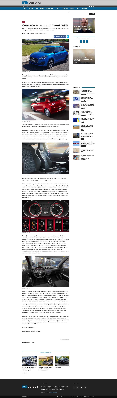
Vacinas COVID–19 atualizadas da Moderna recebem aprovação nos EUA (87, 157)
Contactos (93, 396)
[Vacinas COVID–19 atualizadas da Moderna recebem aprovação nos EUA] (76, 157)
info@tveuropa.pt (34, 33)
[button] (93, 8)
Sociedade (76, 31)
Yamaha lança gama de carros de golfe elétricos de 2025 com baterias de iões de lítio (45, 369)
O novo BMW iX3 (58, 367)
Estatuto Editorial (80, 396)
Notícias (31, 8)
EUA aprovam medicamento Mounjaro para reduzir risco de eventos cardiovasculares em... (88, 143)
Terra (75, 62)
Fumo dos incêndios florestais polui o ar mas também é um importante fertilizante (83, 59)
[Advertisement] (45, 16)
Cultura (72, 8)
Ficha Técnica (86, 396)
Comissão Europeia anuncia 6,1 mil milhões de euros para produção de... (88, 120)
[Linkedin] (89, 6)
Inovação (82, 108)
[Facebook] (87, 6)
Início (25, 8)
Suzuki (33, 342)
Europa (42, 8)
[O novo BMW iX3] (62, 361)
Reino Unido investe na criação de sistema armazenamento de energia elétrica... (87, 106)
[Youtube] (94, 6)
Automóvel (28, 342)
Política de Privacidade (71, 396)
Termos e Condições (61, 396)
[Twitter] (91, 6)
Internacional (49, 8)
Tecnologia (65, 8)
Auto (78, 8)
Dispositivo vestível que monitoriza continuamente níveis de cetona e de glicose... (87, 113)
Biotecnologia (83, 94)
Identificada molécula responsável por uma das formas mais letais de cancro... (88, 92)
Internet (82, 138)
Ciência (57, 8)
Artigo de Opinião (25, 33)
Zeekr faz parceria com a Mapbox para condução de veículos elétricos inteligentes (29, 369)
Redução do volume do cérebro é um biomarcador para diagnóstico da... (87, 99)
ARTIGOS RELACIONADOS (46, 352)
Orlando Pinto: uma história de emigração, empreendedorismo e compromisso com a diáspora (83, 28)
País (37, 8)
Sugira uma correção (65, 339)
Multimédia (84, 8)
